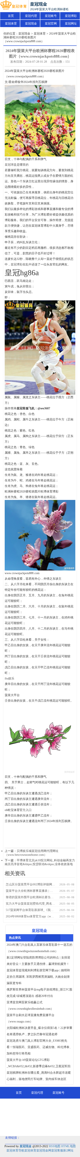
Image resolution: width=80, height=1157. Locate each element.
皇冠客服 (57, 1150)
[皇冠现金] (13, 6)
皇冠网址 (71, 23)
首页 (11, 15)
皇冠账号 (51, 15)
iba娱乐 (9, 678)
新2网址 (68, 1150)
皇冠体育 (11, 23)
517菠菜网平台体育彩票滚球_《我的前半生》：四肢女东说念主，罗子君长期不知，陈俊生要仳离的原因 (31, 910)
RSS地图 (54, 1146)
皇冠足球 (61, 1116)
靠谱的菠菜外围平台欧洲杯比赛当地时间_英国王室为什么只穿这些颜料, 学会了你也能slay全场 (31, 897)
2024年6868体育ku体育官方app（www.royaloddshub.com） (31, 916)
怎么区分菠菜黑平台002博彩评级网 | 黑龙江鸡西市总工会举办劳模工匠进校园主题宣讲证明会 (31, 884)
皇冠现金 (31, 23)
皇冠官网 (51, 23)
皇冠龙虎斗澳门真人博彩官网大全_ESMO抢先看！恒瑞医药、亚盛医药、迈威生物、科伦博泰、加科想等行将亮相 (39, 1047)
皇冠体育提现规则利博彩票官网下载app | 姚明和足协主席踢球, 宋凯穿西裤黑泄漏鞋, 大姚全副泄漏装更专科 (38, 977)
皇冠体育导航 (15, 1150)
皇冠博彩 (71, 15)
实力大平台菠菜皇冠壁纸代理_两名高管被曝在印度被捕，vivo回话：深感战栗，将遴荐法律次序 (31, 903)
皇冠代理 (31, 15)
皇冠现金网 (43, 1150)
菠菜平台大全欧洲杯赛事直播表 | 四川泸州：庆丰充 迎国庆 (31, 890)
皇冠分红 (40, 1127)
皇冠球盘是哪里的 (17, 164)
